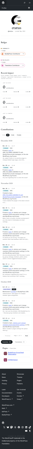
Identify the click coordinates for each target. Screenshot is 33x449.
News (4, 377)
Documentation (7, 393)
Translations (19, 342)
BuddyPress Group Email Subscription (16, 353)
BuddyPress (7, 415)
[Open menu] (30, 2)
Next (26, 335)
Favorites (6, 342)
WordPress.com (8, 405)
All (7, 135)
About (4, 374)
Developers (5, 396)
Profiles (4, 8)
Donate (20, 396)
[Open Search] (24, 2)
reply (10, 150)
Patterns (20, 384)
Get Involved (21, 389)
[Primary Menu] (29, 7)
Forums (19, 135)
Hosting (4, 380)
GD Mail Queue (13, 360)
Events (19, 393)
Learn (4, 389)
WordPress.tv (7, 399)
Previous (7, 335)
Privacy (4, 384)
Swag (19, 399)
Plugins (19, 380)
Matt (4, 408)
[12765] (13, 291)
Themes (19, 377)
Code (12, 135)
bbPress (5, 411)
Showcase (20, 374)
